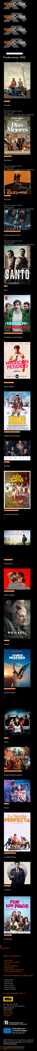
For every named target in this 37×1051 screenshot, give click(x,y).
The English (7, 195)
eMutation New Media (10, 1043)
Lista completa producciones (13, 971)
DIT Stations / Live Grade (12, 962)
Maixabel (6, 640)
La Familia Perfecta (10, 853)
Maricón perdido (9, 382)
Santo (5, 286)
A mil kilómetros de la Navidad (13, 333)
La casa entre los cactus (11, 510)
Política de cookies (8, 1042)
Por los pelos (8, 935)
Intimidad (7, 462)
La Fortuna (7, 885)
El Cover (6, 803)
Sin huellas (7, 101)
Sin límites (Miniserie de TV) (12, 231)
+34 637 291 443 (8, 1013)
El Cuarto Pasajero (9, 688)
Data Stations (8, 960)
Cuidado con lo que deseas (12, 431)
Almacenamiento (9, 967)
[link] (23, 53)
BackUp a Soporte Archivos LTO (14, 969)
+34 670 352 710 (8, 1011)
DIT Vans (7, 964)
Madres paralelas (9, 591)
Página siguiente (5, 948)
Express (6, 738)
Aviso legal (7, 1015)
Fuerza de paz (8, 559)
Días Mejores (8, 156)
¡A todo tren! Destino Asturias (13, 771)
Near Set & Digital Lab (11, 966)
